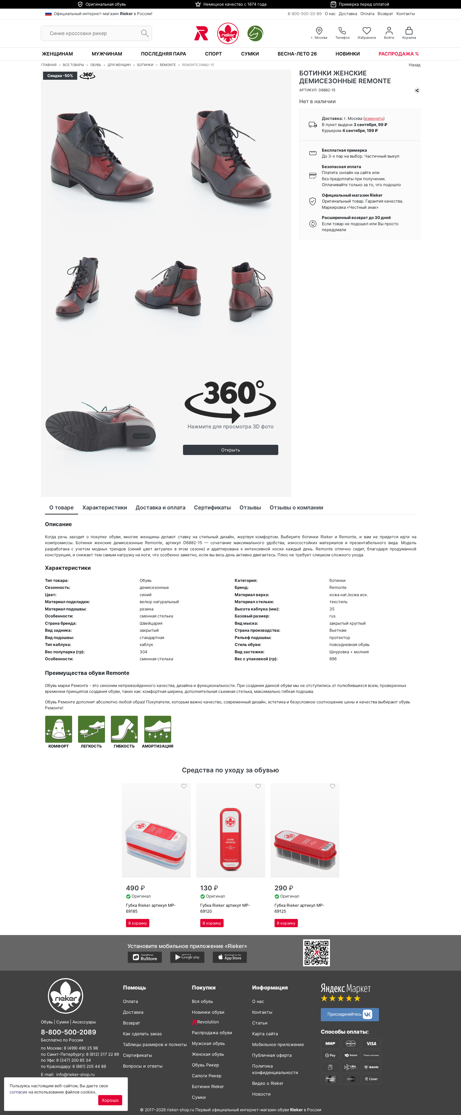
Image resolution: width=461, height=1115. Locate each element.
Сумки (250, 54)
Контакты (405, 13)
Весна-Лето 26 (297, 54)
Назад (414, 64)
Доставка (348, 13)
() (374, 118)
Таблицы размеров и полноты (155, 1044)
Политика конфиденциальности (275, 1069)
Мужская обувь (208, 1043)
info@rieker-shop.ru (75, 1074)
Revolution (208, 1021)
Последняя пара (163, 54)
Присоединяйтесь (345, 1014)
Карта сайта (265, 1033)
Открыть (230, 450)
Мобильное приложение (278, 1044)
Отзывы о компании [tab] (296, 507)
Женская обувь (208, 1054)
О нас (330, 13)
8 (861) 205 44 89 (89, 1066)
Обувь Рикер (205, 1065)
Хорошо (110, 1100)
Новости (261, 1094)
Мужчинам (107, 54)
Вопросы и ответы (143, 1066)
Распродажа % (399, 54)
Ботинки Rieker (208, 1086)
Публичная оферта (272, 1055)
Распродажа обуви (212, 1032)
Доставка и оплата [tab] (160, 507)
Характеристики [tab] (104, 507)
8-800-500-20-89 (305, 13)
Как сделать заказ (142, 1033)
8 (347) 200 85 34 (73, 1060)
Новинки (348, 54)
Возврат (385, 13)
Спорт (213, 54)
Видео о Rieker (267, 1083)
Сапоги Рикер (206, 1075)
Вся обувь (202, 1001)
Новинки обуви (208, 1012)
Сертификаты (137, 1055)
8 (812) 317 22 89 (102, 1054)
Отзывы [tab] (250, 507)
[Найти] (143, 33)
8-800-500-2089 (68, 1032)
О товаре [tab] (61, 507)
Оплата (367, 13)
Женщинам (57, 54)
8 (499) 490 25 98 (81, 1048)
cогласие (18, 1092)
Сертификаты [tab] (212, 507)
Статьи (260, 1023)
